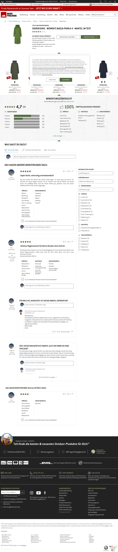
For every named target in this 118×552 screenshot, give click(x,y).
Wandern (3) (101, 116)
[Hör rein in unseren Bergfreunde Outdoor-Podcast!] (46, 493)
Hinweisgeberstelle (94, 507)
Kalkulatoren (5, 536)
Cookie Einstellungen (65, 507)
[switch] (113, 550)
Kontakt (61, 498)
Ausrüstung (41, 15)
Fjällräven (91, 541)
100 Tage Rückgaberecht (69, 4)
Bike (56, 15)
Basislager (9, 1)
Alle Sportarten (71, 15)
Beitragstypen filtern (86, 169)
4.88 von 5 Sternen (102, 4)
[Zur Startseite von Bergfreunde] (9, 15)
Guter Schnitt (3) (65, 118)
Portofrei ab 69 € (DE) (11, 4)
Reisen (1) (100, 124)
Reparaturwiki (99, 515)
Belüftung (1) (85, 217)
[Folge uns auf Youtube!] (40, 493)
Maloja (90, 538)
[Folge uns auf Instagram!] (33, 493)
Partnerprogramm (93, 503)
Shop (2, 1)
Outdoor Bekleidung (14, 21)
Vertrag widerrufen (64, 512)
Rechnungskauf (38, 4)
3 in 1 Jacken (34, 535)
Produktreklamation (65, 503)
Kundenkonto (92, 495)
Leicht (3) (63, 116)
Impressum (91, 505)
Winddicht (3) (64, 121)
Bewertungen (86, 186)
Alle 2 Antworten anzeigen (47, 377)
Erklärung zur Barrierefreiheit (97, 510)
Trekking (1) (100, 121)
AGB (60, 505)
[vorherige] (8, 73)
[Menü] (116, 546)
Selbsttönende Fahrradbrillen (68, 542)
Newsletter (91, 498)
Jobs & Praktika (93, 493)
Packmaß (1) (82, 120)
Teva (90, 535)
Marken (81, 15)
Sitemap (24, 545)
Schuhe (32, 15)
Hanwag (91, 539)
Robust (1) (84, 220)
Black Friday (5, 542)
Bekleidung (24, 15)
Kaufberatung (5, 538)
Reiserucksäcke (64, 536)
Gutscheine (91, 500)
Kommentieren (65, 332)
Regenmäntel (34, 536)
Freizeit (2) (100, 118)
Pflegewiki (91, 515)
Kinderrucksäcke (64, 539)
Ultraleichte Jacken (36, 541)
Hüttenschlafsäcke (65, 535)
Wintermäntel (34, 539)
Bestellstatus (63, 493)
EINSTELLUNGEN (52, 79)
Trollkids (91, 542)
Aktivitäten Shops (6, 535)
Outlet (88, 15)
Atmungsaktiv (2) (65, 129)
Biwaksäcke (63, 541)
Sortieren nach (83, 178)
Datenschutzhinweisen (47, 74)
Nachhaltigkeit (92, 512)
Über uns (91, 491)
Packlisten (5, 539)
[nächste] (110, 73)
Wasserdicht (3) (65, 124)
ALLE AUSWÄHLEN (66, 79)
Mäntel (35, 21)
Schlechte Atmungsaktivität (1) (86, 117)
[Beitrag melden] (72, 171)
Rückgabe (62, 500)
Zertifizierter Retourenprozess (92, 463)
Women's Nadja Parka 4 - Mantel (48, 21)
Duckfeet (91, 536)
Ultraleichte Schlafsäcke (66, 538)
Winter (62, 15)
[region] (60, 70)
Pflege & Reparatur (7, 541)
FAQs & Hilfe (62, 495)
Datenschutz (66, 505)
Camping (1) (101, 126)
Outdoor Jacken (26, 21)
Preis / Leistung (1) (66, 132)
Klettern (50, 15)
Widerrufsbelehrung (65, 510)
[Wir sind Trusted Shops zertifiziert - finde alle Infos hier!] (93, 451)
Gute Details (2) (65, 126)
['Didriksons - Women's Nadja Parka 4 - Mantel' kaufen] (17, 34)
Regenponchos (35, 538)
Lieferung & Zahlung (65, 491)
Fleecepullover (35, 542)
